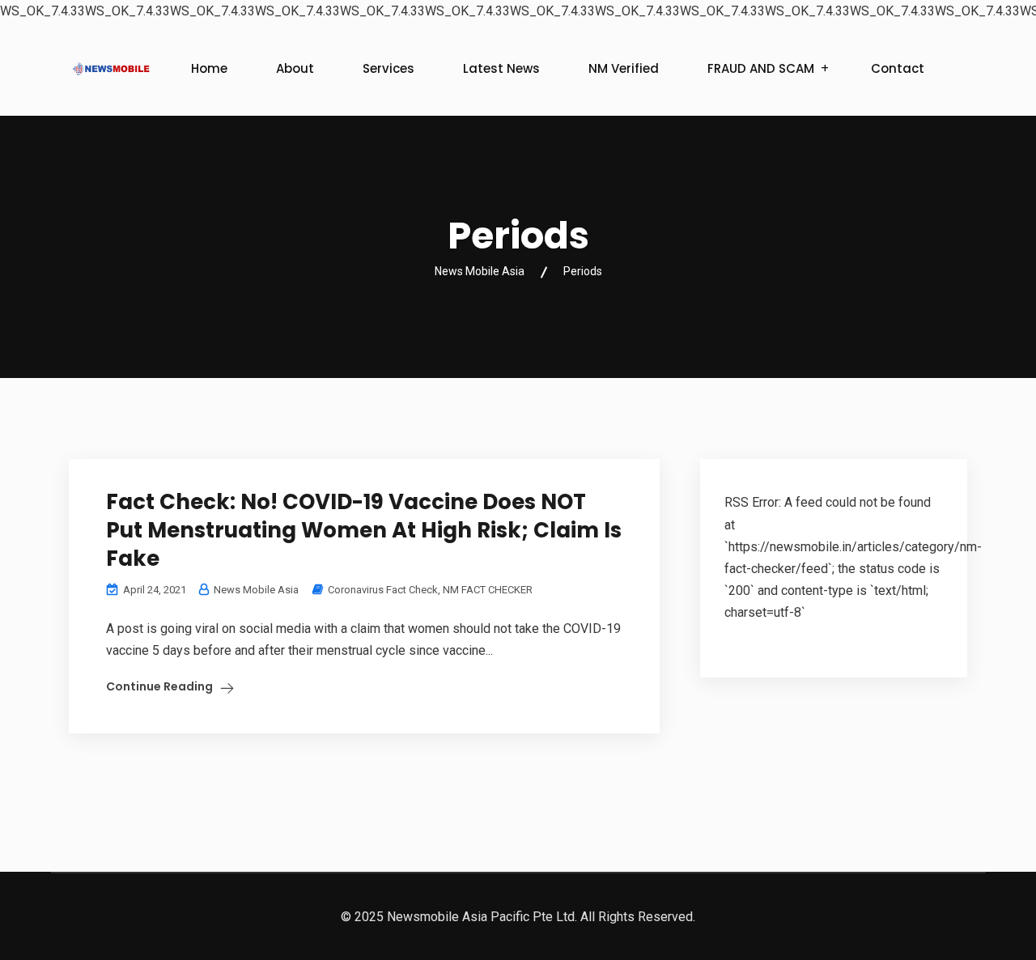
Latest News (501, 68)
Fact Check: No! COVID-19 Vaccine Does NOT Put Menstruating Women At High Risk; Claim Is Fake (364, 530)
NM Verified (623, 68)
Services (388, 68)
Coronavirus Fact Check (383, 590)
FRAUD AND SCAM (760, 68)
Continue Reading (159, 686)
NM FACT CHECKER (488, 590)
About (295, 68)
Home (209, 68)
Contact (897, 68)
